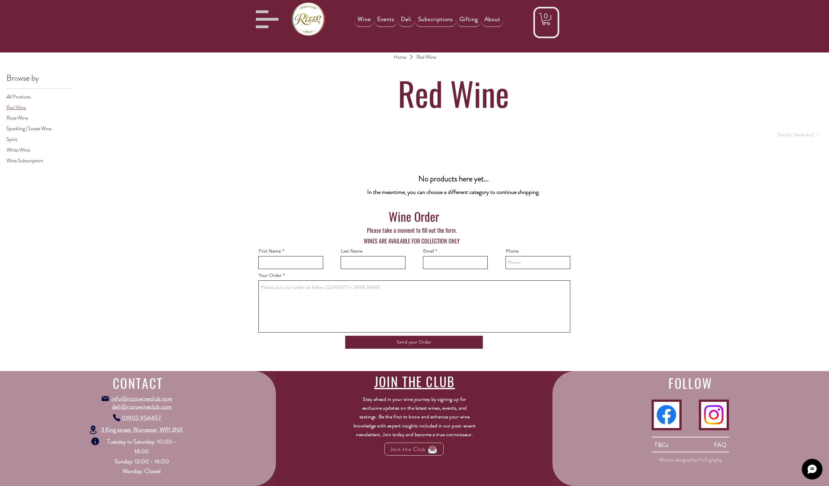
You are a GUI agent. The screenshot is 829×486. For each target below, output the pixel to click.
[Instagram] (714, 415)
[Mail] (105, 398)
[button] (267, 19)
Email (428, 251)
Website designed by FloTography (690, 459)
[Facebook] (666, 415)
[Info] (95, 441)
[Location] (93, 430)
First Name (270, 251)
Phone (512, 251)
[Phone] (116, 417)
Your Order (270, 275)
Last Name (352, 251)
